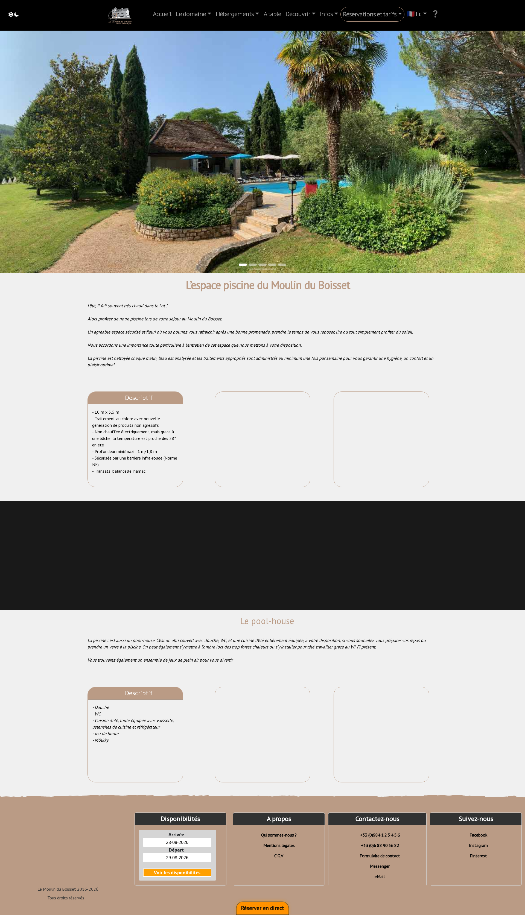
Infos (326, 14)
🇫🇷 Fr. (414, 14)
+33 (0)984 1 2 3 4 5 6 (380, 835)
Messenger (380, 866)
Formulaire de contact (380, 855)
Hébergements (235, 14)
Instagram (478, 845)
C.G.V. (279, 855)
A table (272, 14)
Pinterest (478, 855)
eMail (380, 876)
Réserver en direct (262, 908)
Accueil (162, 14)
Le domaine (191, 14)
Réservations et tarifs (369, 14)
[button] (39, 152)
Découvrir (297, 14)
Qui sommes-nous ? (279, 835)
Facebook (478, 835)
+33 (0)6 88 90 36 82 (380, 845)
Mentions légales (279, 845)
